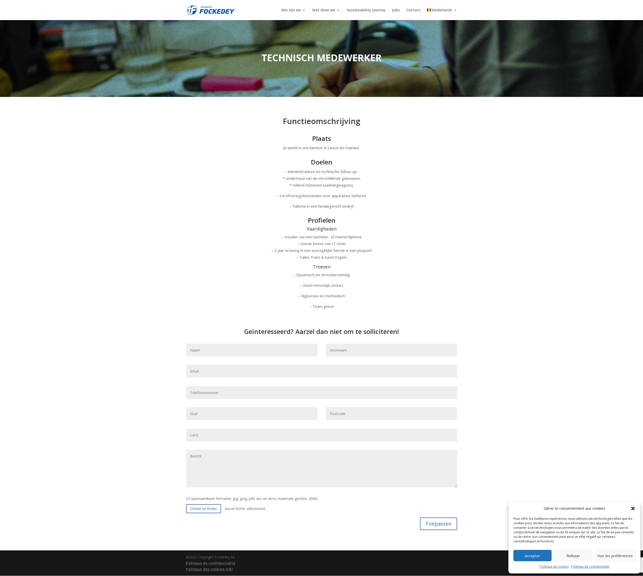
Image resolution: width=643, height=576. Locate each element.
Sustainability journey (366, 10)
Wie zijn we (291, 10)
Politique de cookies (554, 566)
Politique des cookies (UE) (209, 569)
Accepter (532, 555)
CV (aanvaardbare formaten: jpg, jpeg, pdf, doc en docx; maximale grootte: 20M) (251, 498)
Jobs (396, 10)
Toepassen (438, 523)
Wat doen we (323, 10)
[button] (632, 508)
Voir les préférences (615, 555)
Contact (413, 10)
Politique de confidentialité (590, 566)
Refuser (573, 555)
